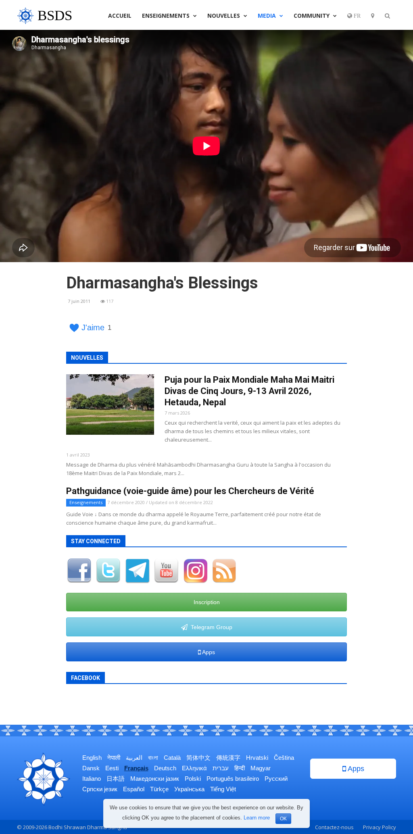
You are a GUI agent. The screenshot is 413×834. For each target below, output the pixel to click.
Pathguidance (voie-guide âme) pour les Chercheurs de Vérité (190, 491)
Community (312, 15)
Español (133, 789)
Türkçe (159, 789)
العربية (134, 757)
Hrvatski (257, 757)
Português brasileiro (232, 778)
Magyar (260, 768)
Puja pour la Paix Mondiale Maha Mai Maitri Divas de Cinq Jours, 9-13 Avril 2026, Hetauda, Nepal (249, 391)
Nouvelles (224, 15)
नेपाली (113, 757)
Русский (276, 778)
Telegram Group (210, 627)
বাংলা (153, 757)
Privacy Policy (379, 827)
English (92, 757)
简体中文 (198, 757)
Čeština (284, 757)
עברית (221, 768)
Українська (189, 789)
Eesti (112, 768)
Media (267, 15)
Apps (208, 652)
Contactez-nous (334, 827)
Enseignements (166, 15)
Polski (193, 778)
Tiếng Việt (223, 789)
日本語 (115, 778)
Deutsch (165, 768)
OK (283, 818)
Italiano (91, 778)
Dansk (91, 768)
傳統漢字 (228, 757)
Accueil (119, 15)
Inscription (207, 602)
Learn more (257, 818)
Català (172, 757)
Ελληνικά (194, 768)
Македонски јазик (154, 778)
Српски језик (99, 789)
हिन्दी (239, 768)
